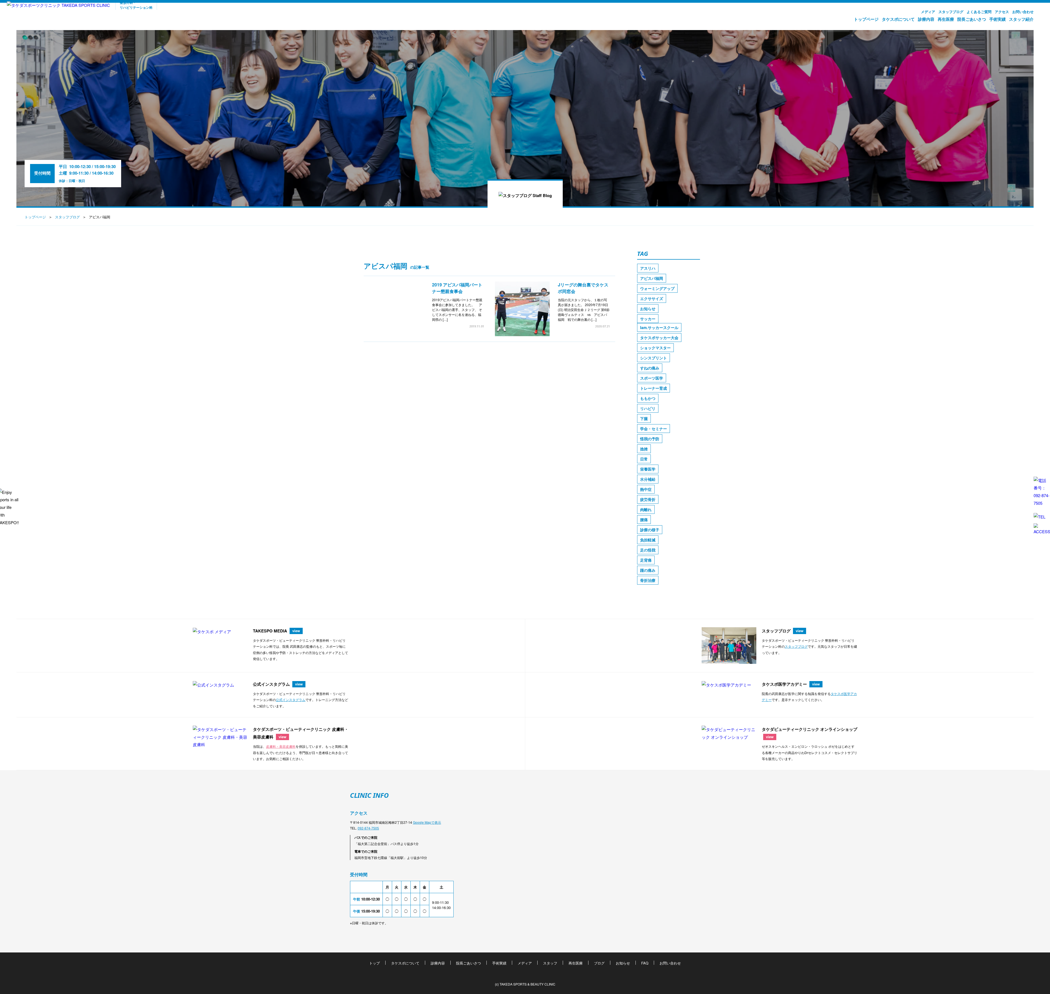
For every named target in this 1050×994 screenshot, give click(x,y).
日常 (644, 459)
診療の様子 (649, 529)
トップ (374, 963)
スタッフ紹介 (1021, 19)
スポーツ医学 (651, 378)
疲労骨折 (647, 499)
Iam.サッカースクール (659, 327)
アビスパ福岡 (651, 278)
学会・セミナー (653, 428)
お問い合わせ (1023, 11)
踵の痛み (647, 570)
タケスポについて (898, 19)
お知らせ (647, 308)
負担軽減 (647, 540)
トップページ (866, 19)
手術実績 (997, 19)
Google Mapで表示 (427, 822)
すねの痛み (649, 368)
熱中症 (646, 489)
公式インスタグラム (290, 699)
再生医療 (946, 19)
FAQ (644, 963)
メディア (928, 11)
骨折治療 (647, 580)
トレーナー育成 (653, 388)
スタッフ (550, 963)
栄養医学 (647, 469)
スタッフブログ (950, 11)
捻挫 (644, 448)
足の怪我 (647, 550)
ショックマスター (655, 347)
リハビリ (647, 408)
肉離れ (646, 509)
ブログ (599, 963)
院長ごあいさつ (971, 19)
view (296, 630)
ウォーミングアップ (657, 288)
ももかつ (647, 398)
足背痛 (646, 560)
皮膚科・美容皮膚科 (281, 746)
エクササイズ (651, 298)
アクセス (1002, 11)
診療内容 (926, 19)
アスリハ (647, 268)
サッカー (647, 318)
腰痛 (644, 519)
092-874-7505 (368, 828)
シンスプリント (653, 357)
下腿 (644, 418)
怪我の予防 (649, 438)
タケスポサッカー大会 (659, 337)
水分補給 (647, 479)
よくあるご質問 (979, 11)
